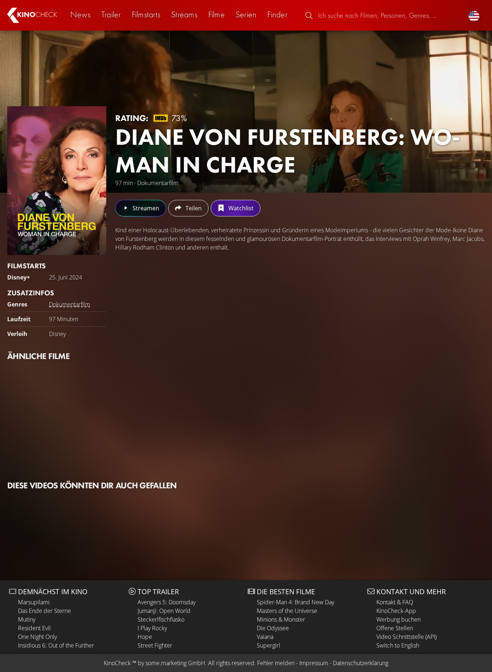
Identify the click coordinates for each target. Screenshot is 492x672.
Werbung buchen (398, 619)
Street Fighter (155, 645)
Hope (145, 636)
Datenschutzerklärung (360, 663)
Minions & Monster (281, 619)
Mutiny (26, 619)
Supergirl (268, 645)
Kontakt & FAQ (394, 602)
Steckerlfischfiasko (161, 619)
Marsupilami (34, 602)
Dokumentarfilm (69, 304)
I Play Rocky (152, 628)
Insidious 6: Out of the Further (56, 645)
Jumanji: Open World (164, 610)
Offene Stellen (394, 628)
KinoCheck (117, 663)
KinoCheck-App (396, 610)
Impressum (313, 663)
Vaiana (265, 636)
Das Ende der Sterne (44, 610)
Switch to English (397, 645)
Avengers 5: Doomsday (167, 602)
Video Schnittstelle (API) (406, 636)
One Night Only (37, 636)
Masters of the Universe (287, 610)
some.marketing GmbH (175, 663)
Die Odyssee (273, 628)
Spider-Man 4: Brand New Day (295, 602)
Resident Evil (34, 628)
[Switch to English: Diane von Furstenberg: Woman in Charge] (474, 15)
